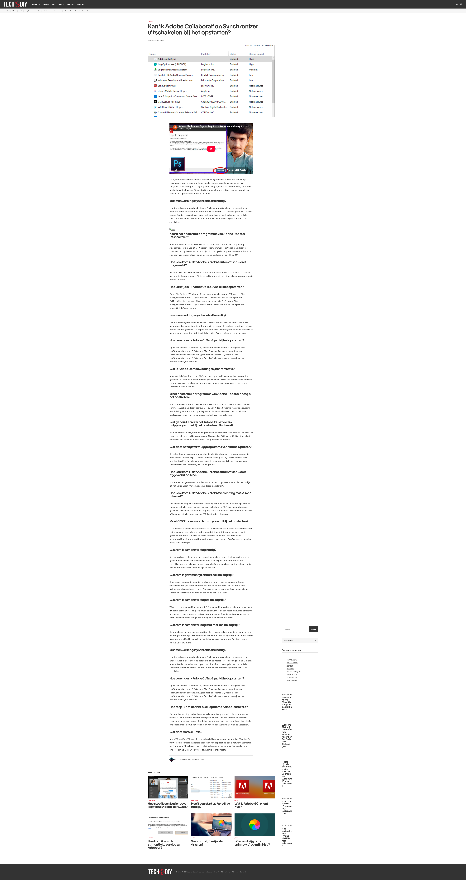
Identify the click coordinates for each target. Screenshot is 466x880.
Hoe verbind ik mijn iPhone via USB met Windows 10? (287, 837)
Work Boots (292, 674)
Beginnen (195, 800)
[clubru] (172, 229)
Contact (68, 11)
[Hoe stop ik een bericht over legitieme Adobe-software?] (168, 787)
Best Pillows (292, 680)
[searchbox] (295, 629)
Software (152, 800)
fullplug (290, 665)
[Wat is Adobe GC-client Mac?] (255, 787)
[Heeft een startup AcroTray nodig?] (211, 787)
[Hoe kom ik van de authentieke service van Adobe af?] (168, 824)
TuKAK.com (292, 660)
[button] (457, 4)
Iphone (227, 872)
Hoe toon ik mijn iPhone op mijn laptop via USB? (287, 807)
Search (313, 629)
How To (6, 11)
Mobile (37, 11)
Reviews (47, 11)
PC (20, 11)
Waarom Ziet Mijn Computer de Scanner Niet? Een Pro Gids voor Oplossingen (287, 736)
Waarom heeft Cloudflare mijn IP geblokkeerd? (287, 703)
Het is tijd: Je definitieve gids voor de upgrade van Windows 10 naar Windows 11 (287, 774)
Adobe (151, 21)
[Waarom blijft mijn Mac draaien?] (211, 824)
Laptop (28, 11)
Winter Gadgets (294, 671)
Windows (235, 872)
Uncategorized (287, 694)
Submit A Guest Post (83, 11)
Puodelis (290, 668)
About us (57, 11)
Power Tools (292, 662)
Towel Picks (292, 677)
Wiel (236, 838)
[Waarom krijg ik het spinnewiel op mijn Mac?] (255, 824)
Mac (14, 11)
